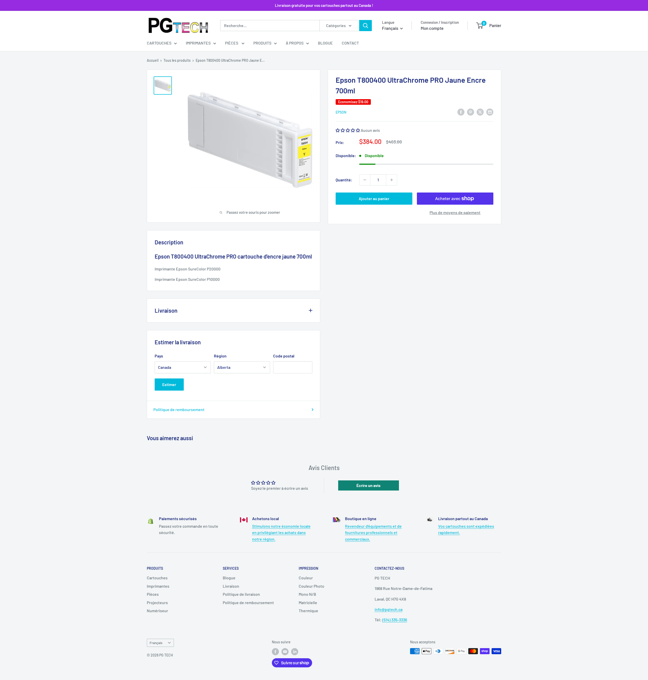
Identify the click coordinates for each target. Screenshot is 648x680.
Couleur (306, 577)
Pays (159, 355)
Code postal (283, 355)
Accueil (152, 60)
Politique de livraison (241, 594)
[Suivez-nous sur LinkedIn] (294, 651)
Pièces (232, 42)
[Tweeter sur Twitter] (480, 112)
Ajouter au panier (374, 198)
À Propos (294, 42)
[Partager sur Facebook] (460, 112)
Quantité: (344, 179)
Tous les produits (177, 60)
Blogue (325, 42)
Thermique (308, 610)
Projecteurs (157, 602)
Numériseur (157, 610)
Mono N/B (307, 594)
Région (220, 355)
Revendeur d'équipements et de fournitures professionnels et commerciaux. (373, 532)
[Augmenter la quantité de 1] (391, 180)
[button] (348, 130)
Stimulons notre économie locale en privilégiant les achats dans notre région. (281, 532)
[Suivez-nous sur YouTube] (285, 651)
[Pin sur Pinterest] (470, 112)
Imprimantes (198, 42)
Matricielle (308, 602)
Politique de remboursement (179, 409)
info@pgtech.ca (388, 609)
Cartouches (159, 42)
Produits (262, 42)
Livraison (231, 586)
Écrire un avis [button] (368, 485)
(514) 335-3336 (394, 619)
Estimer (169, 384)
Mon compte (432, 28)
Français (156, 643)
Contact (350, 42)
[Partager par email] (489, 112)
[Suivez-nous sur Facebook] (275, 651)
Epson (341, 112)
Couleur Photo (311, 586)
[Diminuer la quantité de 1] (364, 180)
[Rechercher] (365, 25)
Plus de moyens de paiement (455, 212)
